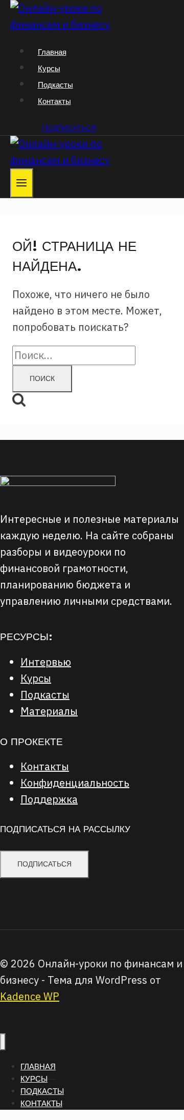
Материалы (49, 711)
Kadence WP (29, 996)
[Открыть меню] (21, 183)
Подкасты (55, 85)
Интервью (45, 662)
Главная (52, 52)
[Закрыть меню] (3, 1041)
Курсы (49, 68)
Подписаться (69, 128)
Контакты (54, 101)
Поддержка (49, 799)
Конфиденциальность (74, 783)
